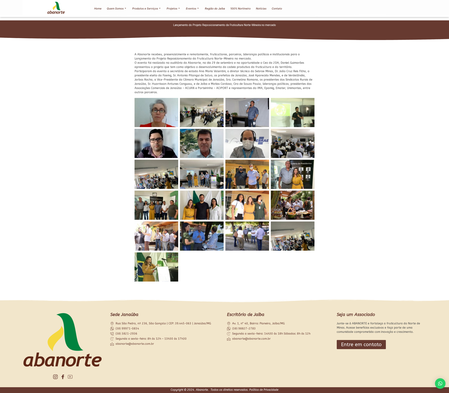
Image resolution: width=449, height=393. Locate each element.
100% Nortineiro (240, 8)
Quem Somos (115, 8)
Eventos (191, 8)
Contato (277, 8)
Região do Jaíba (215, 8)
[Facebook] (63, 376)
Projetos (172, 8)
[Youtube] (70, 376)
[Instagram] (55, 376)
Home (98, 8)
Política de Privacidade (263, 389)
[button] (440, 383)
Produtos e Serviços (145, 8)
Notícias (261, 8)
